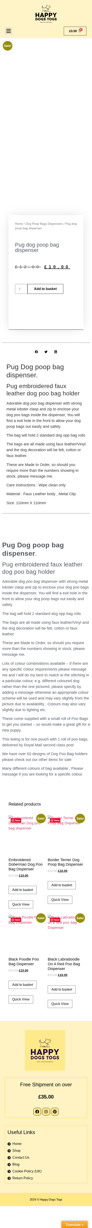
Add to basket (45, 289)
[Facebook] (37, 1112)
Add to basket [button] (22, 890)
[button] (8, 31)
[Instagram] (46, 1112)
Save (17, 820)
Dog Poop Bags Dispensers (44, 223)
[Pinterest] (55, 1112)
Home (19, 223)
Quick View (21, 904)
